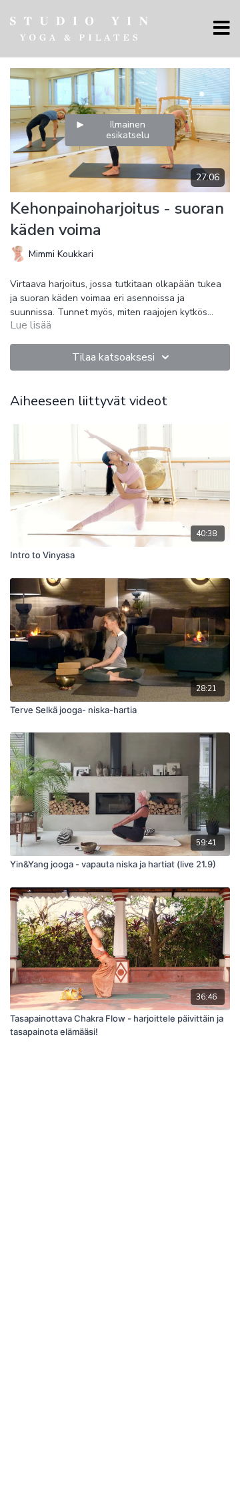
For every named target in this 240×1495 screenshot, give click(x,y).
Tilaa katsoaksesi (113, 357)
